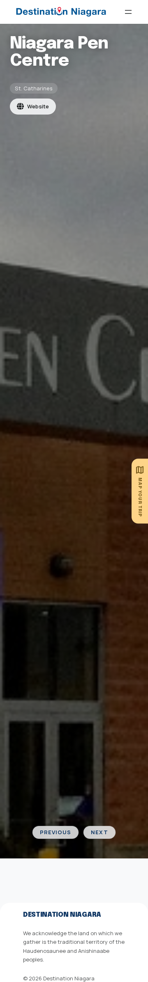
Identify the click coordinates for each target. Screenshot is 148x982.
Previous (55, 832)
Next (99, 832)
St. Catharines (34, 88)
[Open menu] (128, 12)
